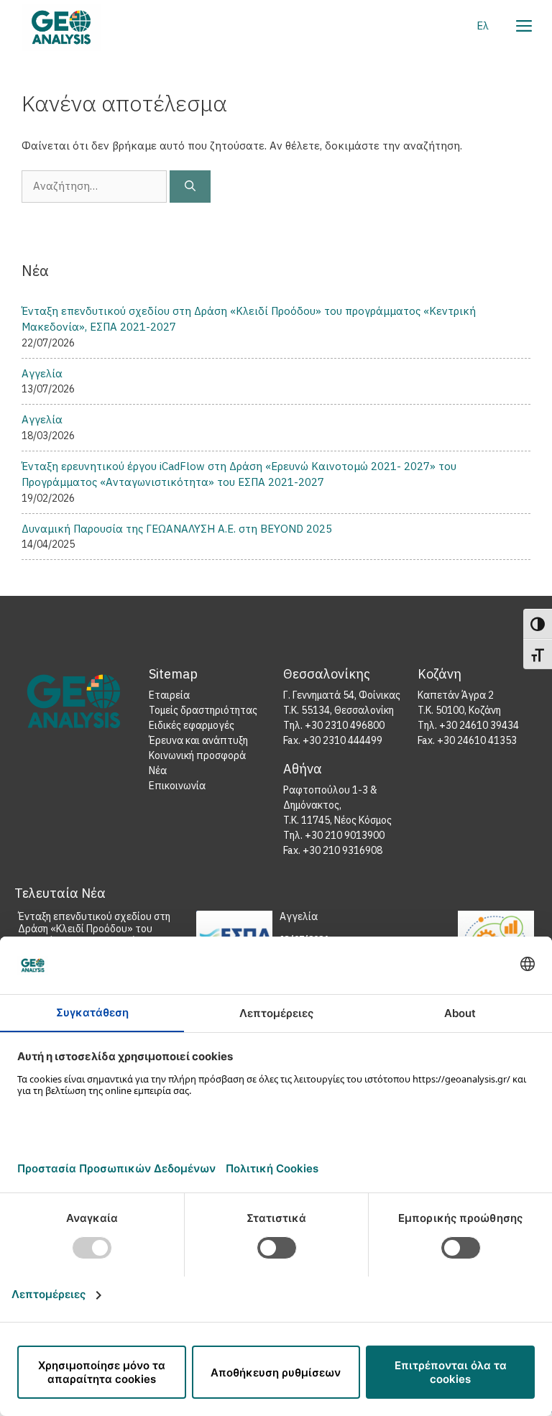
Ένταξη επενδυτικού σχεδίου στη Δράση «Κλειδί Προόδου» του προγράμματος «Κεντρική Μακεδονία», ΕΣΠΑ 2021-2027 (94, 934)
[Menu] (523, 24)
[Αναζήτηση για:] (96, 186)
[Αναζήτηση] (190, 186)
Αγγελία (42, 373)
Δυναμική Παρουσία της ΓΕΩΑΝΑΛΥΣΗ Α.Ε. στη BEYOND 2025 (177, 528)
